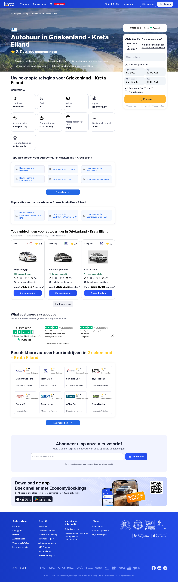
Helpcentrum (129, 4)
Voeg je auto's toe (20, 543)
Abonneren (138, 456)
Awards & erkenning (47, 534)
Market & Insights (46, 555)
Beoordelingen (45, 551)
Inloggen (166, 4)
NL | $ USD (113, 4)
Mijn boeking (148, 4)
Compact (88, 244)
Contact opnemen (100, 530)
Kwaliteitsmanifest (47, 530)
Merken (15, 534)
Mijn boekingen (99, 534)
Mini (16, 244)
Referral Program (46, 539)
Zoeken (147, 99)
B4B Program (44, 547)
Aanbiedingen (39, 4)
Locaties (16, 526)
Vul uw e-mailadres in (43, 456)
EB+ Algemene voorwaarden (71, 537)
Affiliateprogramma (47, 543)
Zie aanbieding (27, 293)
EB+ (57, 4)
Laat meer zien (63, 304)
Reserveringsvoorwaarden (77, 533)
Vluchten (24, 4)
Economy (53, 244)
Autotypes (17, 530)
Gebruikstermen (72, 529)
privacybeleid (107, 464)
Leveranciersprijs (20, 547)
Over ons (42, 526)
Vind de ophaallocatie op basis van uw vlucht (153, 46)
